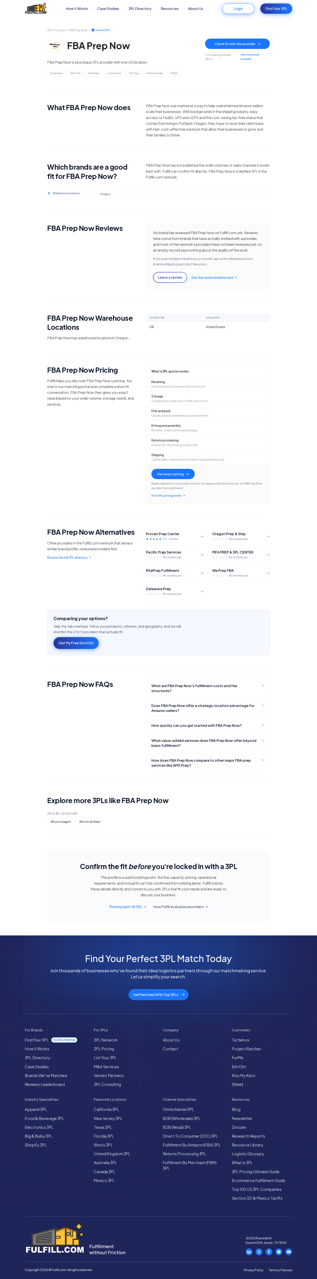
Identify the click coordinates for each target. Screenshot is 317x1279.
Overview (56, 73)
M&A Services (106, 1066)
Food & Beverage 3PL (44, 1118)
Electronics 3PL (39, 1127)
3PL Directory (140, 8)
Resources (170, 8)
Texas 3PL (103, 1127)
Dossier (239, 1127)
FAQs (174, 73)
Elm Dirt (239, 1066)
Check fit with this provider (235, 44)
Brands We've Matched (46, 1075)
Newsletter (242, 1118)
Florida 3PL (104, 1136)
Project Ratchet (246, 1048)
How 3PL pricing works (166, 495)
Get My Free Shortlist (76, 643)
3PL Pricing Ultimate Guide (255, 1171)
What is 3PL (242, 1162)
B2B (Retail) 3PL (177, 1127)
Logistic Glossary (248, 1153)
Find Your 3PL (276, 8)
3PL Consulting (107, 1084)
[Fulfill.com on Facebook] (268, 1251)
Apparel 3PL (36, 1109)
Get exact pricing (170, 474)
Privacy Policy (254, 1270)
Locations (114, 73)
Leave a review (170, 277)
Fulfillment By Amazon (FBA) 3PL (192, 1144)
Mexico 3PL (104, 1180)
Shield (237, 1084)
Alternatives (154, 73)
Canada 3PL (104, 1171)
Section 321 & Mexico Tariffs (257, 1198)
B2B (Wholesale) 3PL (182, 1118)
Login (238, 8)
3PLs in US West (89, 821)
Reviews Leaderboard (45, 1084)
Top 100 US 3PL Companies (257, 1189)
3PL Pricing (104, 1048)
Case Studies (108, 8)
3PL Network (106, 1039)
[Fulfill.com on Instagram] (278, 1251)
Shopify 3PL (36, 1144)
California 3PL (106, 1109)
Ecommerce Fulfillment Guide (258, 1180)
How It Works (77, 8)
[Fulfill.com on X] (259, 1251)
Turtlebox (240, 1039)
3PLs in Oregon (60, 821)
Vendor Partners (109, 1075)
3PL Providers (56, 30)
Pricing (133, 73)
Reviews (94, 73)
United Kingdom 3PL (112, 1153)
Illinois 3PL (103, 1144)
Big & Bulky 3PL (38, 1136)
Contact (170, 1048)
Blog (236, 1109)
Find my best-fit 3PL (125, 907)
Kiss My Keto (243, 1075)
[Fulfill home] (36, 9)
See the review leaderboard (212, 277)
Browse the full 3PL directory (67, 557)
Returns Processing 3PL (184, 1153)
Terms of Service (280, 1270)
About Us (195, 8)
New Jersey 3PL (108, 1118)
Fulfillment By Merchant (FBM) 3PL (190, 1165)
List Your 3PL (105, 1057)
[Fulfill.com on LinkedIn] (249, 1251)
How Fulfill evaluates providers (178, 907)
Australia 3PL (105, 1162)
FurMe (237, 1057)
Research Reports (248, 1136)
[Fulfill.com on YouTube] (288, 1251)
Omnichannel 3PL (178, 1109)
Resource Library (247, 1144)
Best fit (76, 73)
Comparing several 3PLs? (232, 57)
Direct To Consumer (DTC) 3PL (190, 1136)
